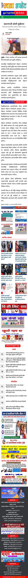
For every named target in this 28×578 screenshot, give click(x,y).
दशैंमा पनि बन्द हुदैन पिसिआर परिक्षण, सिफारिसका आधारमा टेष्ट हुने (15, 408)
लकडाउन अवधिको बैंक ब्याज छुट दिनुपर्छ (16, 401)
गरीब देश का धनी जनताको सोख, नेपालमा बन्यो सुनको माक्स (16, 392)
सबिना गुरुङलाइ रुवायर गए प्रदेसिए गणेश (16, 396)
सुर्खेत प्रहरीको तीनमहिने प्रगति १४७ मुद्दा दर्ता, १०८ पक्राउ (20, 278)
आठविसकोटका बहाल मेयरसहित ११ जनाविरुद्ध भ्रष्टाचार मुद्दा (21, 298)
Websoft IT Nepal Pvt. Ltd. (18, 577)
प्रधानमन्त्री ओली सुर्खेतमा (14, 24)
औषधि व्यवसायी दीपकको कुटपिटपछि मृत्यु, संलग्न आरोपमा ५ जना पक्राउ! (6, 298)
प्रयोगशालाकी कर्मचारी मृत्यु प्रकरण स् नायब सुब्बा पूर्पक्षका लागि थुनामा (7, 256)
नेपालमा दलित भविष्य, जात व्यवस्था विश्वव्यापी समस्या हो (14, 386)
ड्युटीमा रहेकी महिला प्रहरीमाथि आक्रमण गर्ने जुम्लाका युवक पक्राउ (7, 278)
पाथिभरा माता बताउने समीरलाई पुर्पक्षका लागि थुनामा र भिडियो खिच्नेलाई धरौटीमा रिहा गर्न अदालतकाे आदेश (21, 257)
